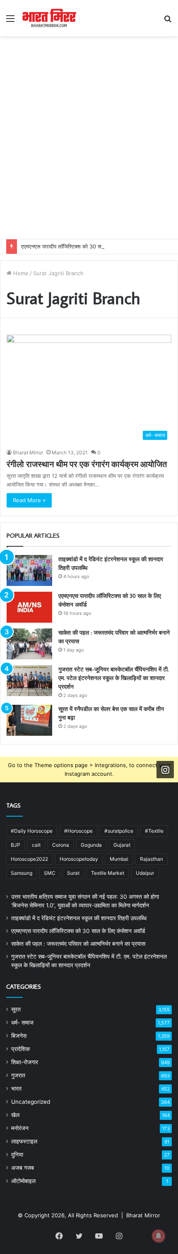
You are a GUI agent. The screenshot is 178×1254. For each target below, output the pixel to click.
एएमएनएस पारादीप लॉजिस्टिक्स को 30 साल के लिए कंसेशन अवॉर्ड (85, 246)
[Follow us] (165, 769)
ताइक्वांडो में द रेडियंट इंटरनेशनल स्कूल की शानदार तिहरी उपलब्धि (79, 918)
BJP (15, 845)
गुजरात (18, 1075)
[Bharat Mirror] (49, 18)
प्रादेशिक (20, 1049)
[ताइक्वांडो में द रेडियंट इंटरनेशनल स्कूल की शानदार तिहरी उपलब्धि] (29, 570)
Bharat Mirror (28, 452)
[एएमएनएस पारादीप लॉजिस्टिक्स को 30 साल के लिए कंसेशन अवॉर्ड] (29, 607)
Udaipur (145, 873)
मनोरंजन (20, 1128)
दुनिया (17, 1154)
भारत (16, 1088)
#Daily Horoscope (32, 831)
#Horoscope (78, 831)
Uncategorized (30, 1101)
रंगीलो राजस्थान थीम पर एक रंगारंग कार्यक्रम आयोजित (87, 463)
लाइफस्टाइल (24, 1141)
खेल (15, 1115)
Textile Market (107, 873)
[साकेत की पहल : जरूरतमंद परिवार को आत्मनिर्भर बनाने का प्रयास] (29, 643)
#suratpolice (118, 831)
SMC (49, 873)
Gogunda (91, 845)
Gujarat (121, 845)
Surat (73, 873)
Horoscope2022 (29, 859)
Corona (60, 845)
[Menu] (10, 21)
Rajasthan (151, 859)
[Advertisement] (89, 146)
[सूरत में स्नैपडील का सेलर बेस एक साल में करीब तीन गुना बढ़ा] (29, 720)
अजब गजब (22, 1167)
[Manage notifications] (158, 1235)
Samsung (21, 873)
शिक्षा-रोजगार (24, 1062)
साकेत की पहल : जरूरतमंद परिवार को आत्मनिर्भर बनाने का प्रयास (78, 943)
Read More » (29, 500)
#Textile (154, 831)
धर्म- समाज (22, 1022)
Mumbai (119, 859)
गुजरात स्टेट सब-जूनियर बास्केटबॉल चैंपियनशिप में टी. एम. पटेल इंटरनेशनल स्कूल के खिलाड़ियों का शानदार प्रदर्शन (113, 678)
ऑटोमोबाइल (23, 1181)
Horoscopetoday (79, 859)
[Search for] (168, 21)
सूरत (16, 1009)
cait (36, 845)
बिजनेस (18, 1035)
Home (20, 273)
